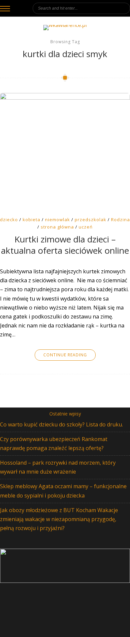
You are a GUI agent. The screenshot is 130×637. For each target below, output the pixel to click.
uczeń (86, 227)
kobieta (31, 220)
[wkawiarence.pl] (65, 27)
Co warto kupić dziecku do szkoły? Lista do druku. (61, 424)
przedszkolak (90, 220)
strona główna (57, 227)
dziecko (9, 220)
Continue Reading (65, 355)
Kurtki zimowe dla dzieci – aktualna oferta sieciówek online (65, 245)
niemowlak (57, 220)
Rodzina (120, 220)
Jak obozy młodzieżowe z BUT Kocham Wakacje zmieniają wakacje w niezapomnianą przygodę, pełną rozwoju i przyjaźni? (59, 519)
